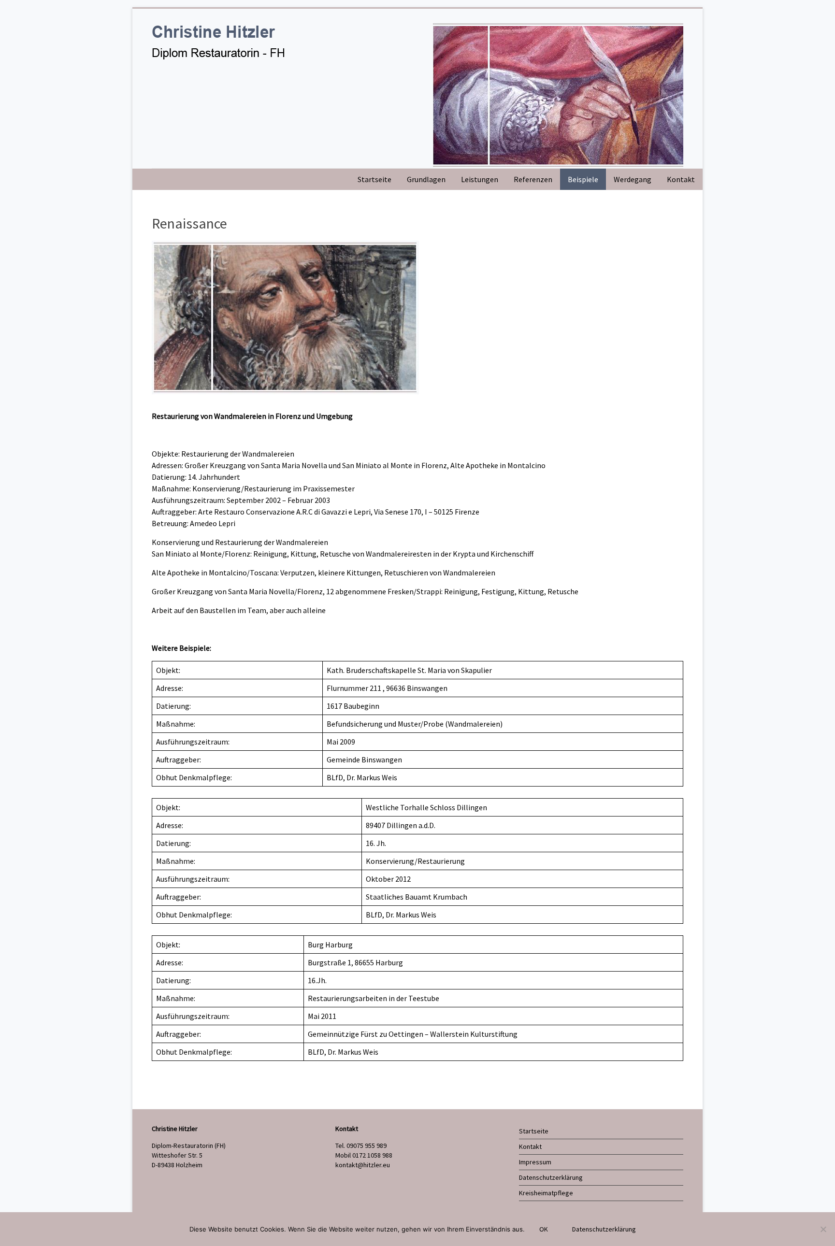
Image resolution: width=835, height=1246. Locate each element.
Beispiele (583, 179)
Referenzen (533, 179)
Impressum (535, 1162)
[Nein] (823, 1229)
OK (543, 1229)
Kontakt (681, 179)
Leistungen (479, 179)
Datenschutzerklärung (551, 1177)
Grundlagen (426, 179)
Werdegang (632, 179)
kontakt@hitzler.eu (362, 1164)
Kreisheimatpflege (546, 1193)
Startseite (374, 179)
